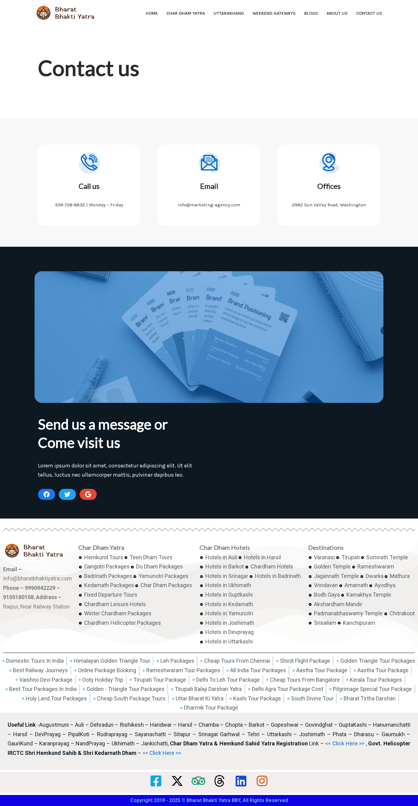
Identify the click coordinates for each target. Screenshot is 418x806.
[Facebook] (46, 494)
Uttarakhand (229, 13)
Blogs (311, 13)
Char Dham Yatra (185, 13)
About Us (337, 13)
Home (152, 13)
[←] (67, 13)
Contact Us (369, 13)
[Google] (88, 494)
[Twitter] (67, 494)
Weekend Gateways (274, 13)
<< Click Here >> (344, 743)
